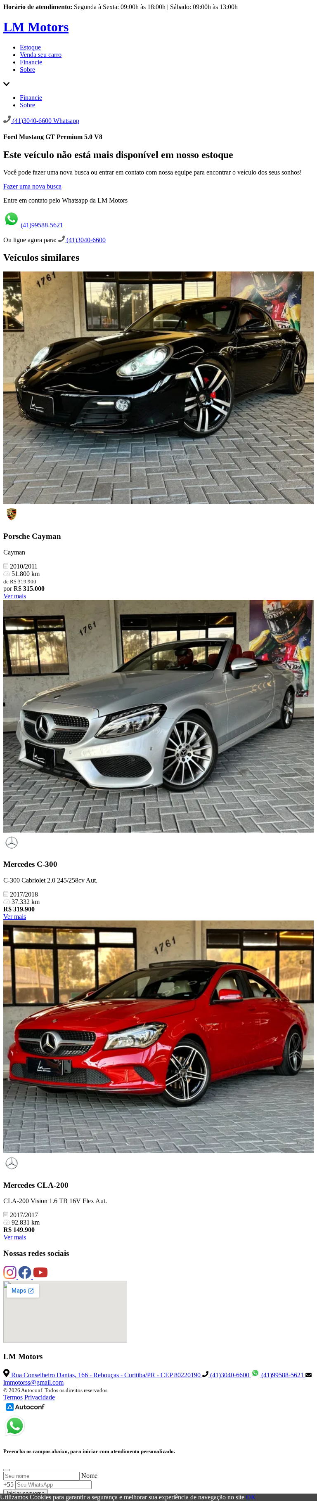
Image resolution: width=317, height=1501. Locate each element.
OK (251, 1497)
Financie (31, 62)
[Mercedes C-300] (158, 717)
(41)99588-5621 (41, 225)
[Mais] (6, 83)
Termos (13, 1397)
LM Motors (36, 26)
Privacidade (39, 1397)
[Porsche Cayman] (158, 388)
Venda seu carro (41, 54)
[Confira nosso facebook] (25, 1276)
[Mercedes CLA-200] (158, 1037)
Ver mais (14, 595)
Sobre (27, 69)
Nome (89, 1475)
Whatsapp (66, 120)
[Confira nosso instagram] (10, 1276)
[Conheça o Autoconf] (25, 1410)
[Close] (6, 1470)
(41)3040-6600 (85, 239)
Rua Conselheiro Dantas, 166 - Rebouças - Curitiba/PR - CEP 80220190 (105, 1374)
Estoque (30, 47)
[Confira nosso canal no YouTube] (40, 1276)
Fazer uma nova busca (32, 186)
